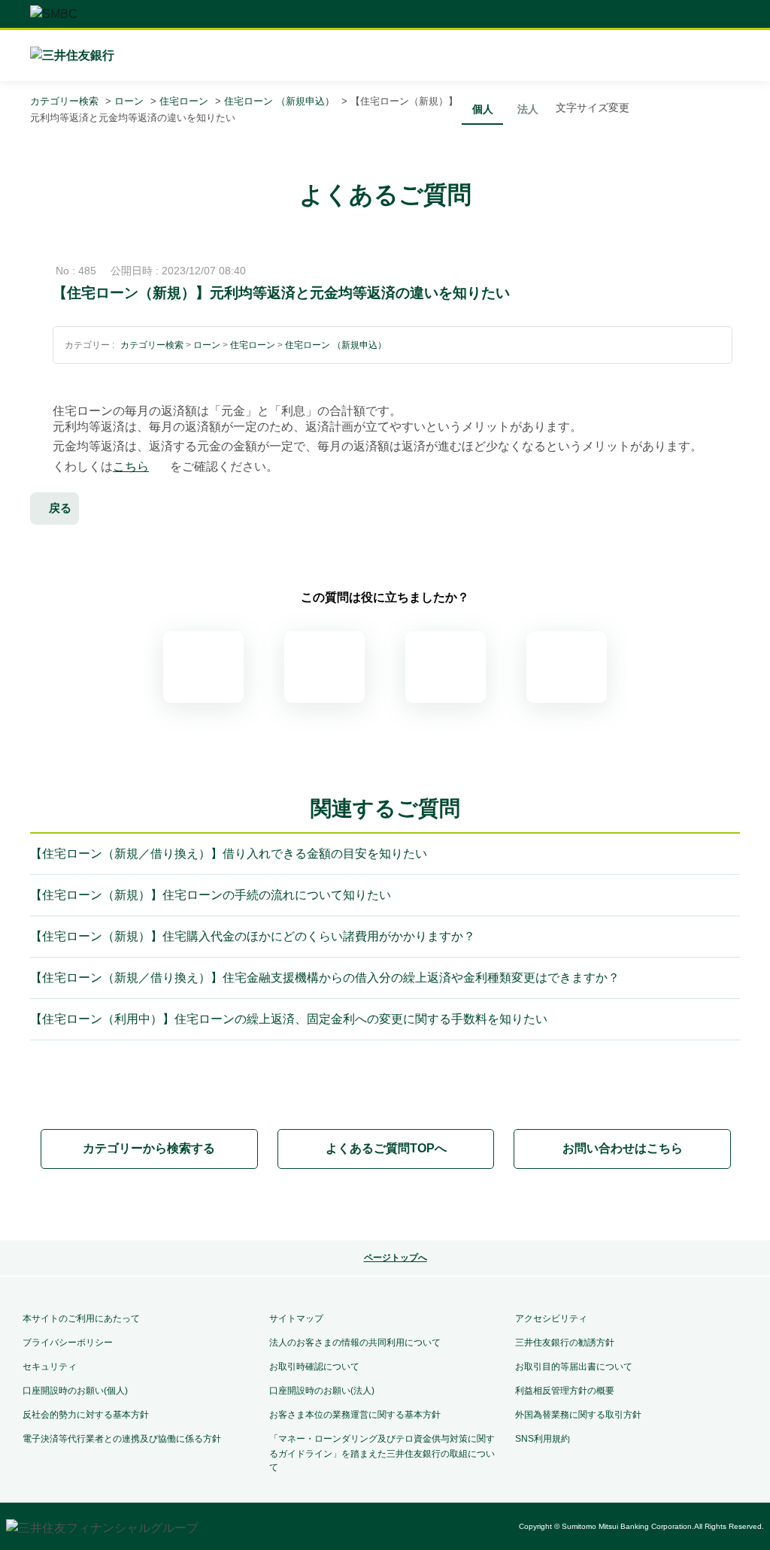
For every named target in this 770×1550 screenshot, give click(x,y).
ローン (129, 101)
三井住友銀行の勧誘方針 (564, 1342)
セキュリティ (50, 1366)
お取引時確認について (314, 1366)
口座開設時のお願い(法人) (321, 1390)
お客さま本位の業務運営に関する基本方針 (355, 1414)
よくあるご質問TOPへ (386, 1148)
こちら (131, 466)
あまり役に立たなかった (445, 667)
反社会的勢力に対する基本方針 (86, 1414)
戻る (60, 507)
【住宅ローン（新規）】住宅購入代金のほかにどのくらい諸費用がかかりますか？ (252, 936)
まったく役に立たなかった (566, 667)
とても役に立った (203, 667)
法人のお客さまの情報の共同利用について (355, 1342)
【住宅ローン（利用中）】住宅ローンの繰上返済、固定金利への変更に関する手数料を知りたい (288, 1019)
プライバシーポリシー (68, 1342)
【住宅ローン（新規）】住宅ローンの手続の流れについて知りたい (210, 895)
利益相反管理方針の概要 (564, 1390)
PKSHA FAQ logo (385, 1205)
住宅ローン (183, 101)
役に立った (324, 667)
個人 (482, 109)
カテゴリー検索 (64, 101)
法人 (527, 109)
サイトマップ (296, 1318)
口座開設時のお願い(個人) (75, 1390)
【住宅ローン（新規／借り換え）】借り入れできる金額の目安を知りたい (228, 853)
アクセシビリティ (551, 1318)
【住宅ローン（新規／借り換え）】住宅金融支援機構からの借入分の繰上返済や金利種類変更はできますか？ (325, 977)
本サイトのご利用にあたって (81, 1318)
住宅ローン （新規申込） (279, 101)
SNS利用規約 (542, 1438)
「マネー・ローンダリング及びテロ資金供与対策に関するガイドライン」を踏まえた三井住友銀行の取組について (382, 1453)
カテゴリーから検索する (149, 1148)
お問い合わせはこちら (622, 1148)
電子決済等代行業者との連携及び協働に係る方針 (122, 1438)
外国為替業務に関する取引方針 (578, 1414)
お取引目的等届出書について (573, 1366)
